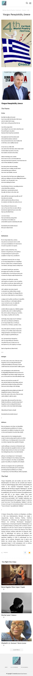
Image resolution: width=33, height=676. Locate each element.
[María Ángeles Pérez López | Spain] (16, 574)
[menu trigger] (30, 3)
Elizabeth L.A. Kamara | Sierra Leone (13, 643)
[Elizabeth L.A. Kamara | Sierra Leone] (16, 631)
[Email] (29, 552)
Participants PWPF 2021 (9, 583)
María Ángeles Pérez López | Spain (13, 587)
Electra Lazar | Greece (8, 615)
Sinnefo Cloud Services (22, 673)
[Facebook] (25, 552)
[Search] (27, 3)
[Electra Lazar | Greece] (16, 603)
